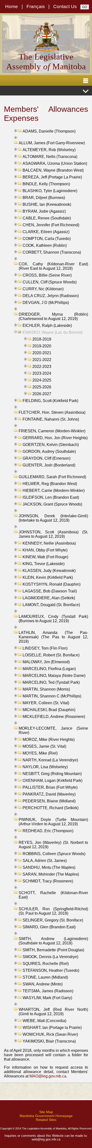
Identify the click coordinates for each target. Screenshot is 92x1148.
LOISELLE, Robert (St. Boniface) (51, 655)
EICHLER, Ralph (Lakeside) (47, 325)
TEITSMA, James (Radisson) (48, 991)
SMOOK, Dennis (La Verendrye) (50, 957)
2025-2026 (41, 387)
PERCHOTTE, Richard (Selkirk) (51, 808)
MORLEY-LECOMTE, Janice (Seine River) (53, 730)
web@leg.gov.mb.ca (46, 1139)
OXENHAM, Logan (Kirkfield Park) (52, 780)
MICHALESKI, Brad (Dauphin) (49, 710)
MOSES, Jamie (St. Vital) (44, 746)
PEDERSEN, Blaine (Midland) (49, 801)
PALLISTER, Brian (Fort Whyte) (50, 787)
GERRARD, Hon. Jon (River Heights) (55, 438)
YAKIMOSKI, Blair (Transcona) (49, 1041)
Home (11, 6)
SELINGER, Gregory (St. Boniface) (53, 920)
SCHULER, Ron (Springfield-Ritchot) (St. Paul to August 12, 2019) (53, 911)
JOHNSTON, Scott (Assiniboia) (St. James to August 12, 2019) (53, 534)
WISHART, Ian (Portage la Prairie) (52, 1027)
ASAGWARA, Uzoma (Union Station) (55, 163)
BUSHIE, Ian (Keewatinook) (47, 204)
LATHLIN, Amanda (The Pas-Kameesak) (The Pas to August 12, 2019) (53, 637)
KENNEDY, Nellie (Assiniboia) (49, 543)
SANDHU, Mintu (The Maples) (49, 867)
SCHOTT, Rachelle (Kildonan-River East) (53, 895)
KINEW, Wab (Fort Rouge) (45, 557)
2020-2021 (41, 353)
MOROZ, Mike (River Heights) (49, 739)
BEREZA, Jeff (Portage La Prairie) (52, 177)
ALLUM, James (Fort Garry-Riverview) (52, 143)
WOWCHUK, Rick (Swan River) (50, 1034)
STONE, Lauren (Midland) (45, 977)
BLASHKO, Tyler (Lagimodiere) (50, 191)
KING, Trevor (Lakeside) (44, 564)
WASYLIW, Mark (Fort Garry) (47, 998)
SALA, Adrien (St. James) (45, 860)
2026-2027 (41, 394)
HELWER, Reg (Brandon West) (50, 484)
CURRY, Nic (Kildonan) (43, 289)
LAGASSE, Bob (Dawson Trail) (50, 591)
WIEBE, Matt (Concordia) (44, 1021)
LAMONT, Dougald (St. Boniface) (51, 605)
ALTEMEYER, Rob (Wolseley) (49, 150)
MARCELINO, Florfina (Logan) (49, 669)
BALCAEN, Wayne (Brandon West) (53, 170)
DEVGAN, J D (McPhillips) (46, 302)
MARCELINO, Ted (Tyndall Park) (51, 682)
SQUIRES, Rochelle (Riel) (46, 964)
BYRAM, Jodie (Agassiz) (44, 211)
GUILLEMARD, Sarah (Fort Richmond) (52, 477)
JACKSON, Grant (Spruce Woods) (52, 504)
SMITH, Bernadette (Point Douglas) (53, 950)
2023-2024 (41, 373)
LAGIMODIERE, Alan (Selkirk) (49, 598)
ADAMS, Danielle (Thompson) (49, 131)
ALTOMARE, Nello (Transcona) (50, 157)
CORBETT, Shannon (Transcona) (52, 252)
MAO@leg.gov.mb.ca (47, 1076)
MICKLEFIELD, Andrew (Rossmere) (54, 716)
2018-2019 (41, 339)
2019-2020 (41, 346)
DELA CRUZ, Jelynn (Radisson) (51, 296)
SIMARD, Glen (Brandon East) (49, 927)
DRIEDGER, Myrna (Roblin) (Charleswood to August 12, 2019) (53, 316)
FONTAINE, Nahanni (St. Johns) (51, 419)
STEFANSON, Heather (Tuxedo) (51, 970)
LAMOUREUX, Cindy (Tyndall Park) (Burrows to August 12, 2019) (53, 618)
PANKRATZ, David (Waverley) (49, 794)
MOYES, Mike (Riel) (40, 753)
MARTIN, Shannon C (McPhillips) (52, 696)
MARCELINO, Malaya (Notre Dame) (54, 675)
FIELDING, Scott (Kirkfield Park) (50, 401)
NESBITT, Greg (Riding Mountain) (52, 774)
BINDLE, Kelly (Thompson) (46, 184)
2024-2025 (41, 380)
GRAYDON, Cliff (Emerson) (46, 458)
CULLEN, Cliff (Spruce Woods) (50, 282)
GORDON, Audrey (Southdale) (49, 451)
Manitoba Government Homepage (46, 1116)
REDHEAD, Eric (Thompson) (48, 831)
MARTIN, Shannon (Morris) (46, 689)
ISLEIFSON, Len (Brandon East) (51, 497)
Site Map (46, 1112)
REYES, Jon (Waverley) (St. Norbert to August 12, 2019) (53, 844)
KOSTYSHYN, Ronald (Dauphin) (51, 584)
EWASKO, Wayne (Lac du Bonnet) (52, 332)
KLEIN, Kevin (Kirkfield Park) (48, 577)
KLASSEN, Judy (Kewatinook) (49, 571)
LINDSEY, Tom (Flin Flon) (45, 648)
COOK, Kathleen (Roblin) (45, 245)
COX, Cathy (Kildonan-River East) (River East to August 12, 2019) (53, 266)
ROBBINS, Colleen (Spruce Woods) (54, 854)
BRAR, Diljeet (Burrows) (44, 198)
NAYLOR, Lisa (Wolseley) (45, 767)
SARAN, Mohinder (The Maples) (51, 874)
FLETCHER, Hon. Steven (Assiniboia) (52, 412)
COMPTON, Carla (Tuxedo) (47, 239)
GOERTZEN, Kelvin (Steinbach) (51, 445)
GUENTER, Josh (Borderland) (49, 465)
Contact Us (65, 6)
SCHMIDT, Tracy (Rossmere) (48, 881)
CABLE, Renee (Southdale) (47, 218)
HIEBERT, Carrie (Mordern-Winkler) (54, 490)
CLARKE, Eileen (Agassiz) (46, 232)
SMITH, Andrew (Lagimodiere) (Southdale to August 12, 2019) (53, 941)
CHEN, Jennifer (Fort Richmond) (51, 225)
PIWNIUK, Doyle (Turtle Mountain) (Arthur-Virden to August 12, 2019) (53, 821)
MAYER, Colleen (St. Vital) (46, 703)
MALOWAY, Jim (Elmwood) (46, 662)
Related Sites (46, 1120)
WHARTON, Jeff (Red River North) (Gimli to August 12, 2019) (53, 1011)
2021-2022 (41, 360)
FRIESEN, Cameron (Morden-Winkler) (52, 431)
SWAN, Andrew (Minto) (43, 984)
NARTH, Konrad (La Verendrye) (50, 760)
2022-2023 (41, 366)
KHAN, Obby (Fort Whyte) (45, 550)
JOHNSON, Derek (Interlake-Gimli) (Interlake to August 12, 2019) (53, 518)
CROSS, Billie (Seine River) (47, 275)
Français (35, 6)
